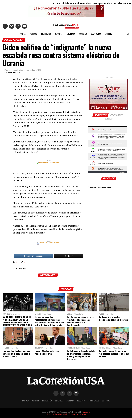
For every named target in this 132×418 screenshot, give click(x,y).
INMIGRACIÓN (46, 33)
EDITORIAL (108, 33)
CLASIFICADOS (96, 33)
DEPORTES (58, 33)
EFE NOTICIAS (14, 72)
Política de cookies (77, 414)
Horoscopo (122, 172)
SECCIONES (83, 33)
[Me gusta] (14, 262)
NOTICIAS (33, 33)
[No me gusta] (22, 262)
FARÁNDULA (71, 33)
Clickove (86, 412)
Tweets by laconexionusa (99, 187)
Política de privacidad (57, 414)
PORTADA (23, 33)
